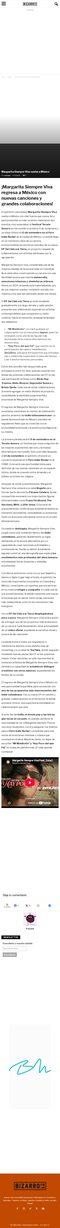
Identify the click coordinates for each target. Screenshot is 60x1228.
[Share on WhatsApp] (41, 905)
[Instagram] (24, 1209)
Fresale (7, 175)
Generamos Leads (30, 1225)
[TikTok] (30, 1209)
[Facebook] (17, 1209)
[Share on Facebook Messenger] (52, 905)
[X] (36, 1209)
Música (10, 77)
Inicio (3, 77)
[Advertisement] (30, 42)
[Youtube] (43, 1209)
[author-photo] (30, 919)
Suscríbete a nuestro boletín (18, 943)
